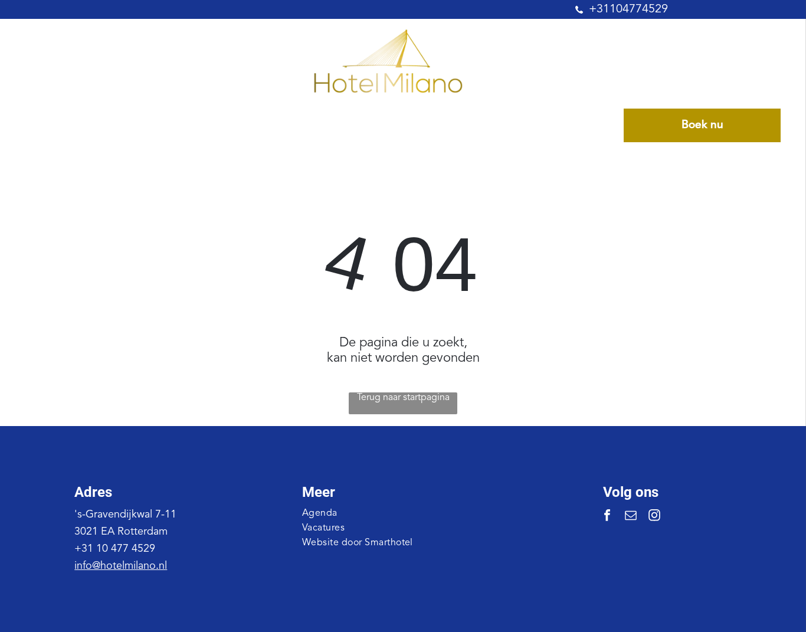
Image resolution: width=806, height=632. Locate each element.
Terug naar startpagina (403, 397)
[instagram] (654, 516)
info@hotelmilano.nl (120, 566)
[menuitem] (88, 126)
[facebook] (607, 516)
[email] (631, 516)
